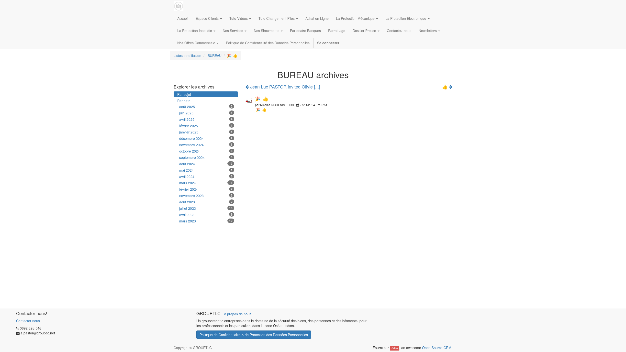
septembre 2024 (206, 157)
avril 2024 (206, 176)
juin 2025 (206, 112)
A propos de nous (237, 313)
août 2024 (206, 163)
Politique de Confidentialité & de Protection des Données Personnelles (254, 334)
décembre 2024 (206, 138)
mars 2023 (206, 221)
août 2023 (206, 201)
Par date (183, 100)
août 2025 (206, 106)
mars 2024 (206, 182)
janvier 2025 (206, 132)
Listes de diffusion (187, 55)
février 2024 (206, 189)
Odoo (394, 348)
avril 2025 (206, 119)
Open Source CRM (436, 347)
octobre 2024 (206, 151)
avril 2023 (206, 214)
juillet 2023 (206, 208)
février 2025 (206, 125)
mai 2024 (206, 170)
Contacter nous (28, 320)
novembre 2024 (206, 144)
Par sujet (184, 94)
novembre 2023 (206, 195)
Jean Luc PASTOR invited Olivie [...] (284, 86)
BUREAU (215, 55)
